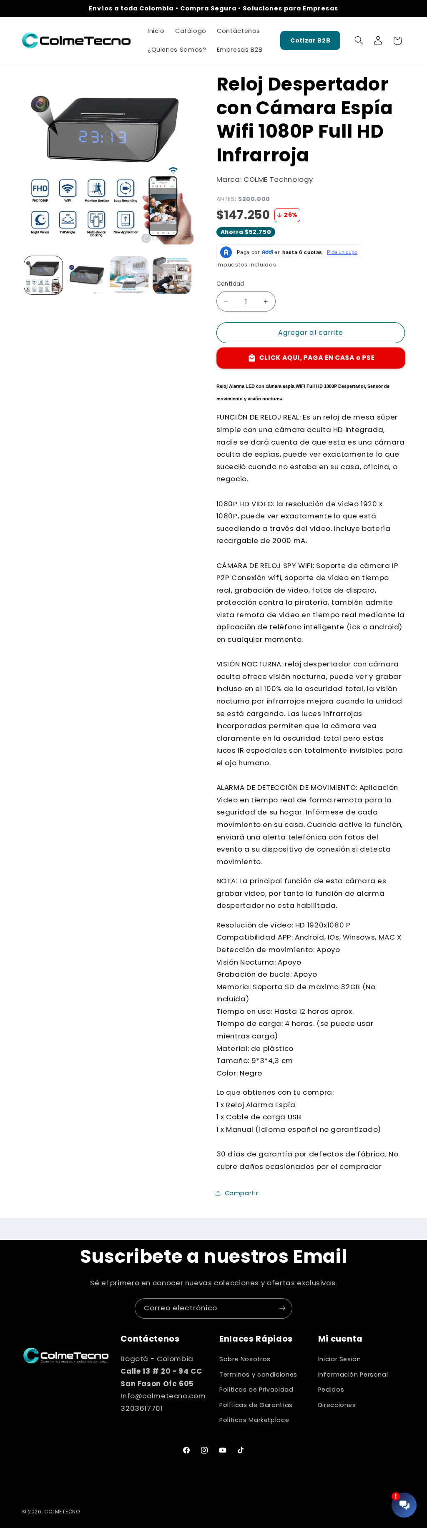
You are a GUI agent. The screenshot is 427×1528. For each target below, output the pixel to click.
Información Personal (353, 1374)
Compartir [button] (242, 1193)
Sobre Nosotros (245, 1359)
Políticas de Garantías (256, 1405)
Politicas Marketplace (254, 1420)
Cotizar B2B (310, 40)
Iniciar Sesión (339, 1359)
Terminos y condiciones (258, 1374)
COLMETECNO (62, 1511)
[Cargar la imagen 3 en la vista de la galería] (129, 275)
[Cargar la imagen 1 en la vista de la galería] (43, 275)
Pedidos (331, 1389)
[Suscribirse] (282, 1308)
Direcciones (337, 1405)
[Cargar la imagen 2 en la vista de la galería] (86, 275)
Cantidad (230, 284)
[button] (358, 40)
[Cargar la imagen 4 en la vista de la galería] (172, 275)
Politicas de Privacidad (256, 1389)
